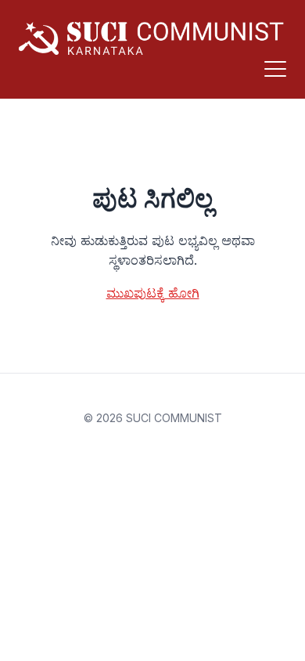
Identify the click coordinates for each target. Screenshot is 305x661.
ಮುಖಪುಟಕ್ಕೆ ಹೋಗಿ (152, 293)
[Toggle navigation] (275, 69)
